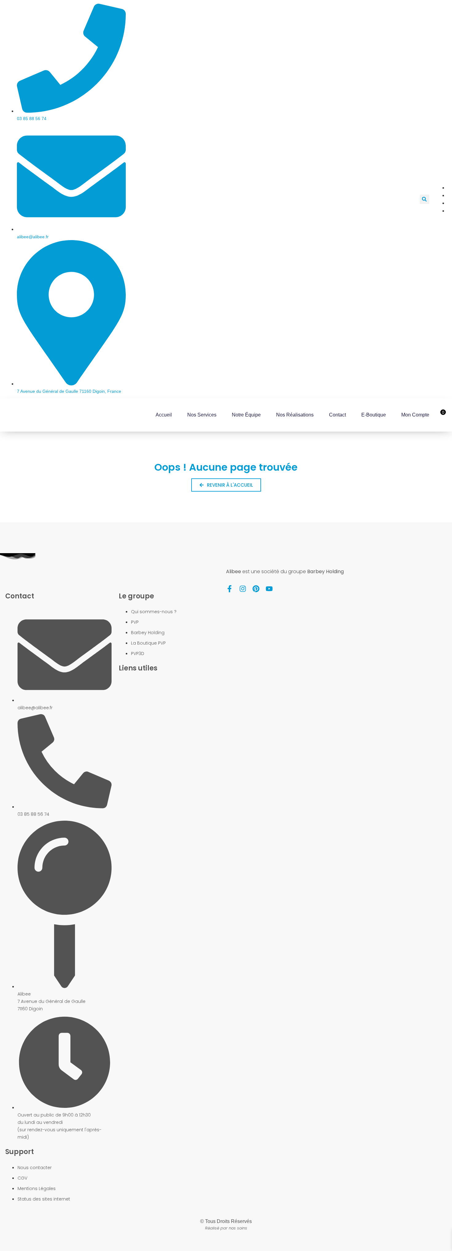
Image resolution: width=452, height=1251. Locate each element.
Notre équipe (246, 414)
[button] (424, 199)
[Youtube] (269, 588)
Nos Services (201, 414)
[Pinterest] (256, 588)
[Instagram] (242, 588)
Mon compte (415, 414)
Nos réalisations (295, 414)
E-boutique (373, 414)
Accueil (164, 414)
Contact (337, 414)
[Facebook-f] (229, 588)
